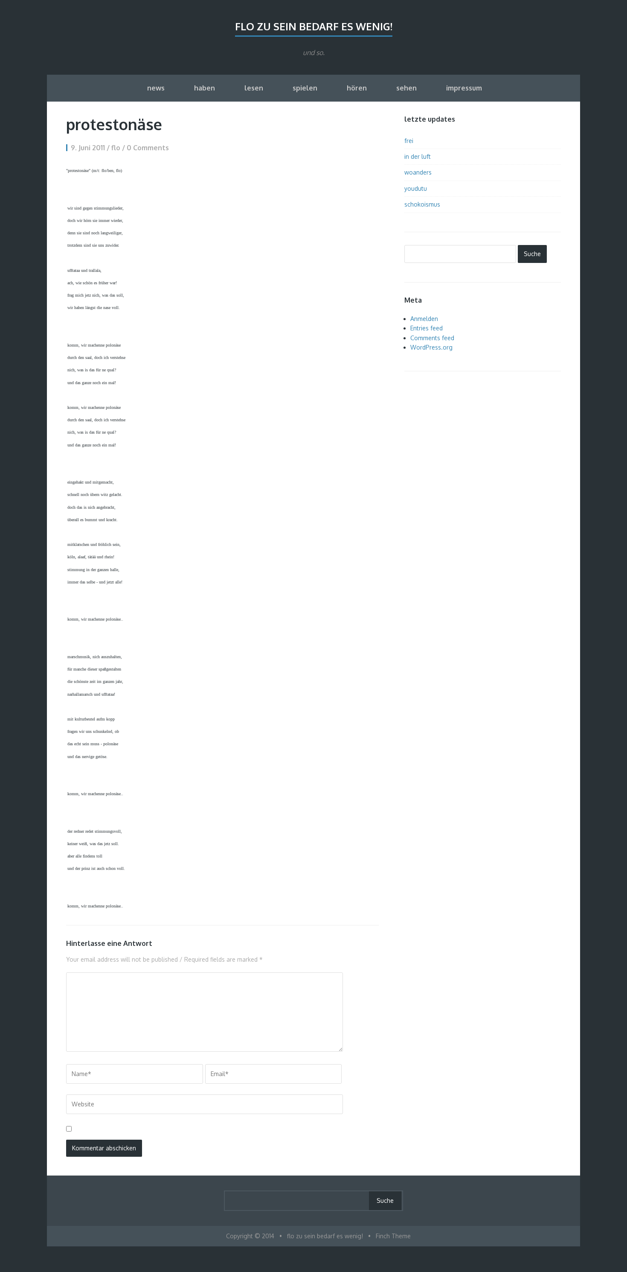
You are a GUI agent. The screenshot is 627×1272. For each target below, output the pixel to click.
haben (204, 88)
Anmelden (424, 318)
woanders (418, 172)
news (156, 88)
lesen (253, 88)
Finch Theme (393, 1236)
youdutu (415, 188)
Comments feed (432, 337)
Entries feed (426, 328)
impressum (464, 88)
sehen (406, 88)
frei (408, 140)
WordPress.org (431, 347)
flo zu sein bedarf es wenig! (313, 26)
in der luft (417, 156)
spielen (305, 88)
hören (357, 88)
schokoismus (422, 204)
